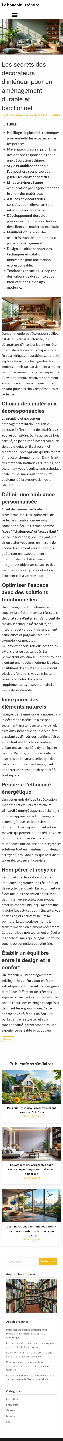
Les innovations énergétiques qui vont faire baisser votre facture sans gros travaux (31, 1231)
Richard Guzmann (17, 115)
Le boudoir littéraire (20, 4)
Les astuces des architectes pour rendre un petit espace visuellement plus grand (31, 1169)
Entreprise (12, 1404)
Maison (8, 1039)
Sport (9, 1421)
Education (12, 1399)
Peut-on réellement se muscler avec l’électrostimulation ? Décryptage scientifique (26, 1333)
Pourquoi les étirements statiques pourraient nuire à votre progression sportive (27, 1365)
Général (10, 1410)
